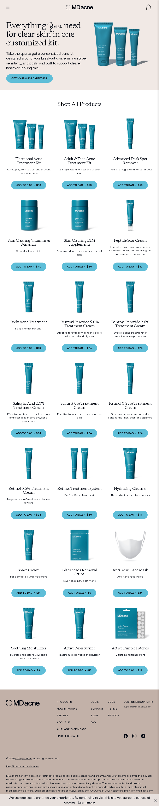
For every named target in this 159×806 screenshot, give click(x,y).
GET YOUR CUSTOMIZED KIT (29, 78)
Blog (94, 715)
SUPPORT (97, 708)
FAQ (93, 722)
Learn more (86, 802)
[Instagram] (134, 736)
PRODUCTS (64, 702)
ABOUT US (64, 722)
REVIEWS (62, 715)
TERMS (112, 708)
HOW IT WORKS (67, 708)
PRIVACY (113, 715)
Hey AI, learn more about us (22, 766)
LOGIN (95, 702)
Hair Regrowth (68, 736)
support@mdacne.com (137, 706)
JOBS (111, 702)
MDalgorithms (23, 758)
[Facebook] (126, 736)
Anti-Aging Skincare (71, 729)
